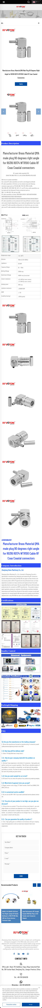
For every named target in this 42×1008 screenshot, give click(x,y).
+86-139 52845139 (22, 977)
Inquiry (21, 84)
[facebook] (14, 954)
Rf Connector (27, 16)
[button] (34, 885)
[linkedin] (18, 954)
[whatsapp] (28, 954)
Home (14, 16)
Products (20, 16)
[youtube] (23, 954)
